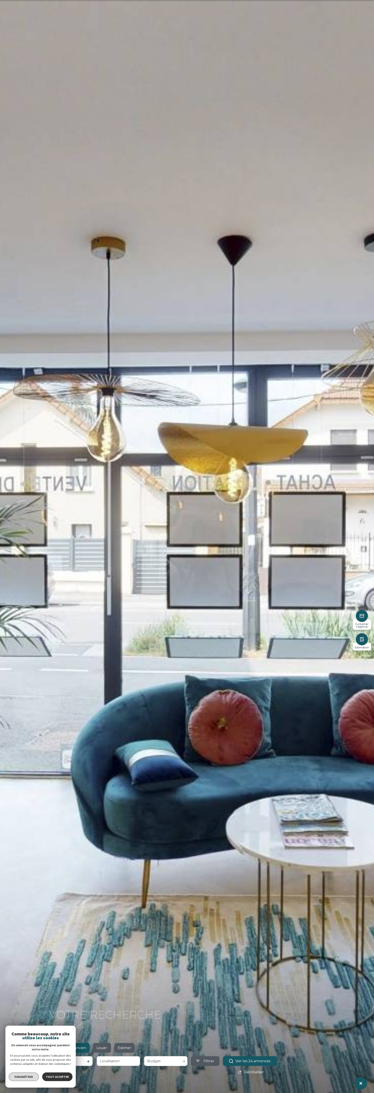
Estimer (124, 1048)
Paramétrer (24, 1077)
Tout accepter (57, 1077)
